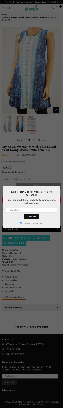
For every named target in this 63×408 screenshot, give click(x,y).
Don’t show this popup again (33, 223)
